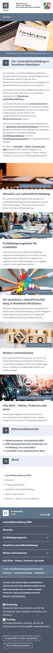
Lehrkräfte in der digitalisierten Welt (25, 450)
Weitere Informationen (14, 596)
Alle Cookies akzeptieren (18, 645)
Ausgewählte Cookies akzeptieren (21, 638)
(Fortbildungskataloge (13, 136)
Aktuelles (9, 480)
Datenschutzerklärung (23, 573)
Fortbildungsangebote (15, 485)
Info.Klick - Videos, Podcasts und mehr (22, 498)
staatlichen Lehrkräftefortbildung (22, 126)
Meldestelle (40, 573)
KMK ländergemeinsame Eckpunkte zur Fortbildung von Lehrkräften (26, 446)
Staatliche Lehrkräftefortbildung (19, 489)
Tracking (10, 619)
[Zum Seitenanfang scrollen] (47, 648)
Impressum (7, 573)
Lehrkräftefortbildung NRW (18, 475)
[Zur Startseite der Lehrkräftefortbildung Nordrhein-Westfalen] (33, 6)
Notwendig (12, 604)
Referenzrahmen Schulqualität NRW (25, 440)
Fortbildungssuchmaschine (15, 139)
